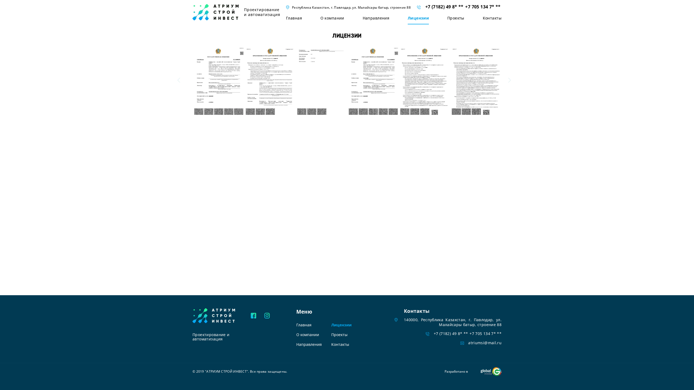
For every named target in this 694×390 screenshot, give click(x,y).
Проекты (455, 18)
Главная (294, 18)
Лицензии (418, 18)
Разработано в (456, 371)
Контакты (492, 18)
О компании (332, 18)
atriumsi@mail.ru (485, 342)
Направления (376, 18)
